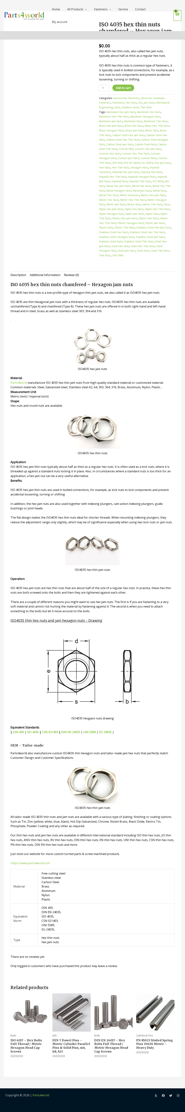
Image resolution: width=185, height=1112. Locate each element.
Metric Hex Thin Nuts (133, 200)
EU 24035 (147, 162)
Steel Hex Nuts (120, 246)
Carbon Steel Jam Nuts (119, 144)
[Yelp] (155, 1095)
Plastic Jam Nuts (155, 223)
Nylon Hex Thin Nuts (157, 209)
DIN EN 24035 (131, 162)
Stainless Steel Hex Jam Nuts (153, 227)
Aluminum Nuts (133, 121)
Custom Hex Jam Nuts (148, 149)
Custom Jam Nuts (128, 158)
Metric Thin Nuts (153, 204)
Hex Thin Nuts (120, 167)
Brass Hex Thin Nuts (157, 125)
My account (59, 22)
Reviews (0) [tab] (71, 275)
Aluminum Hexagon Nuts (145, 116)
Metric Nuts (134, 204)
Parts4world (18, 383)
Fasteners (100, 9)
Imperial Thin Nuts (140, 181)
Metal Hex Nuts (141, 186)
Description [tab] (18, 275)
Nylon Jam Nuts (135, 213)
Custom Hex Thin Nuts (135, 153)
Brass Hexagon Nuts (111, 130)
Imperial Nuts (119, 181)
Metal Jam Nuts (142, 190)
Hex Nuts (131, 102)
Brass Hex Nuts (133, 125)
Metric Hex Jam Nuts (153, 195)
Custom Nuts (148, 158)
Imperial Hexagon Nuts (142, 176)
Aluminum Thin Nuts (156, 121)
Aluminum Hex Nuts (149, 112)
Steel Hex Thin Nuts (143, 246)
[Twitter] (170, 1095)
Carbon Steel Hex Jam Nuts (128, 135)
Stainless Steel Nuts (111, 241)
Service (123, 9)
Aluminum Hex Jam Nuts (120, 112)
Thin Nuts (146, 107)
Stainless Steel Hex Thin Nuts (147, 232)
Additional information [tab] (45, 275)
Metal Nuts (159, 190)
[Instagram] (178, 1095)
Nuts (117, 107)
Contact (140, 9)
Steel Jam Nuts (127, 250)
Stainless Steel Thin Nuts (139, 241)
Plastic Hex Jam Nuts (124, 218)
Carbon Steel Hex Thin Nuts (123, 139)
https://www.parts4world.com (30, 863)
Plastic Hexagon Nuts (131, 223)
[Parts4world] (24, 15)
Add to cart (123, 88)
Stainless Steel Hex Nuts (113, 232)
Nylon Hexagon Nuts (111, 213)
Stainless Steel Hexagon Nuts (116, 237)
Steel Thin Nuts (160, 250)
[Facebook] (163, 1095)
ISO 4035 (157, 181)
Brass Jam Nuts (134, 130)
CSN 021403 (126, 149)
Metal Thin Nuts (108, 195)
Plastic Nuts (106, 227)
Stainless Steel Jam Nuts (150, 237)
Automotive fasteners (126, 98)
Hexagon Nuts (139, 167)
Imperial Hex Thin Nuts (113, 176)
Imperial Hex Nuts (151, 172)
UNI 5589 (117, 255)
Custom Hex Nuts (110, 153)
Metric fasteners (129, 195)
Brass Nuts (151, 130)
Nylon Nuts (152, 213)
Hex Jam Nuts (162, 162)
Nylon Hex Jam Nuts (111, 209)
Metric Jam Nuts (116, 204)
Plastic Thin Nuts (125, 227)
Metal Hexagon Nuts (118, 190)
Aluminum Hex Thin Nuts (114, 116)
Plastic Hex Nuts (149, 218)
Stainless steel (130, 107)
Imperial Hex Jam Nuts (125, 172)
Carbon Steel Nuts (146, 144)
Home (56, 9)
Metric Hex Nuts (109, 200)
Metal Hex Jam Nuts (118, 186)
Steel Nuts (143, 250)
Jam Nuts (149, 102)
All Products (75, 9)
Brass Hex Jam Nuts (111, 125)
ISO (140, 102)
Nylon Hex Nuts (134, 209)
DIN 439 (117, 162)
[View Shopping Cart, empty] (177, 15)
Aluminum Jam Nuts (110, 121)
